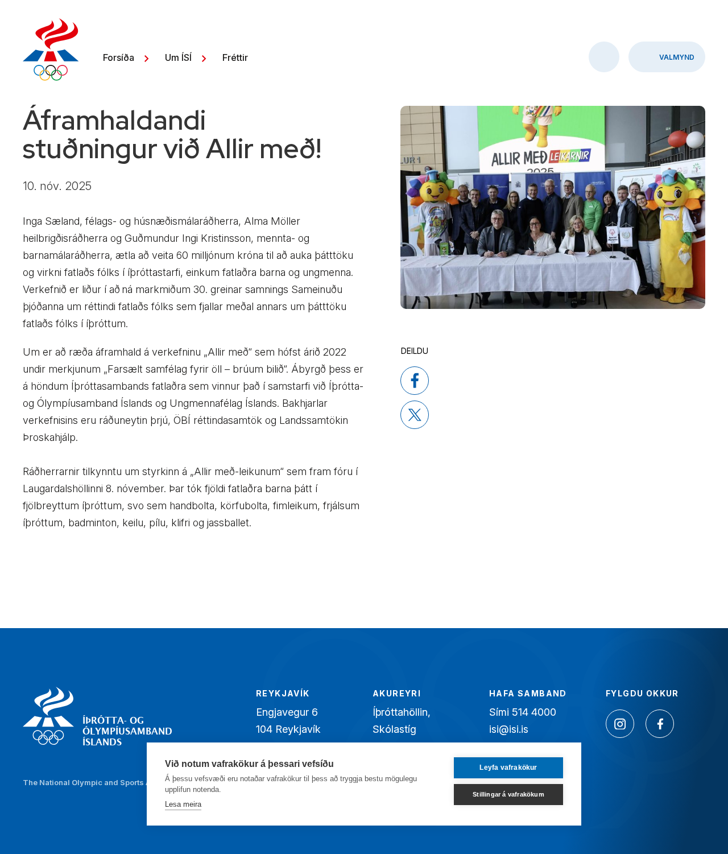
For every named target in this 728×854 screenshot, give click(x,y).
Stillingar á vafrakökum (508, 794)
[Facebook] (660, 723)
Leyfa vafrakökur (508, 768)
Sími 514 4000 (522, 712)
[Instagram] (620, 723)
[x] (414, 415)
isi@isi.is (508, 729)
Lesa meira (183, 804)
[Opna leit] (604, 57)
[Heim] (51, 51)
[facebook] (414, 380)
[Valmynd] (666, 57)
